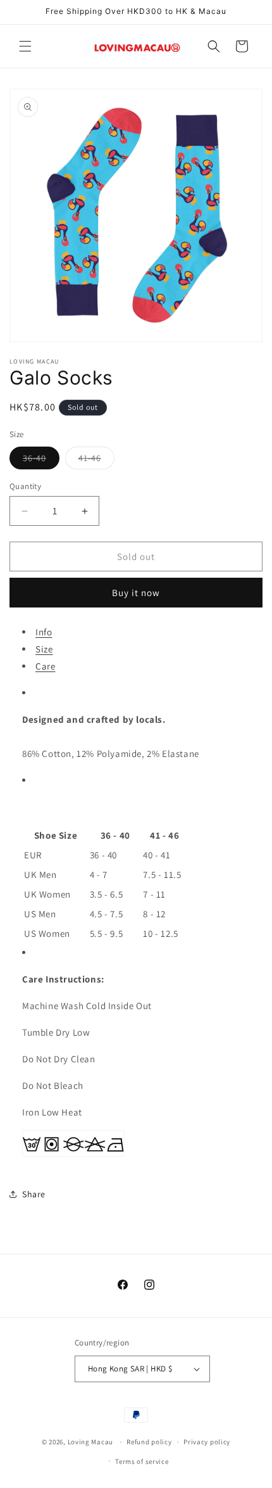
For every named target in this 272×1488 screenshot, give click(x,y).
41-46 (96, 460)
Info (43, 632)
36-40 (41, 460)
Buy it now (136, 593)
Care (45, 666)
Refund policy (149, 1441)
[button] (25, 46)
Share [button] (34, 1194)
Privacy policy (206, 1441)
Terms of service (141, 1461)
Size (44, 649)
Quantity (25, 486)
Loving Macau (90, 1441)
